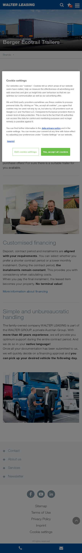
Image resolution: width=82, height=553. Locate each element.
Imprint (10, 141)
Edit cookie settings (25, 151)
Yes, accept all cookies (55, 151)
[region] (41, 116)
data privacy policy (51, 128)
